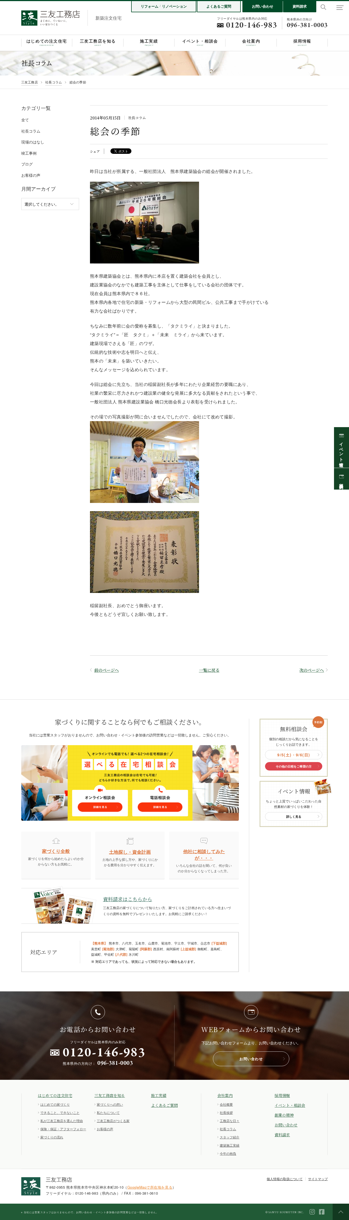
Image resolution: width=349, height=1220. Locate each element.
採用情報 (282, 1095)
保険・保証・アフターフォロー (63, 1128)
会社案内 (225, 1095)
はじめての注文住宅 (55, 1095)
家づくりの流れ (51, 1137)
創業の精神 (284, 1115)
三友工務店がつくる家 (113, 1120)
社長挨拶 (226, 1112)
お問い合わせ (262, 6)
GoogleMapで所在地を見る (149, 1187)
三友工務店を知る (109, 1095)
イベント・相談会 (290, 1105)
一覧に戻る (209, 670)
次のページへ (311, 670)
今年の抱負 (228, 1153)
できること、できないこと (60, 1112)
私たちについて (108, 1112)
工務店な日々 (229, 1120)
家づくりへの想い (110, 1104)
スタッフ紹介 (229, 1137)
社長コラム (53, 82)
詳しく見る (293, 816)
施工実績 (158, 1095)
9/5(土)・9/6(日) (293, 754)
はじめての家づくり (55, 1104)
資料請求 (300, 6)
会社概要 (226, 1104)
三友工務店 (29, 82)
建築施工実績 (229, 1145)
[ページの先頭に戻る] (341, 1212)
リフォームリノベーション (164, 6)
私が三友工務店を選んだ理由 (61, 1120)
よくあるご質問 (218, 6)
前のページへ (106, 670)
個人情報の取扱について (285, 1178)
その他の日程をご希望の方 (294, 766)
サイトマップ (318, 1178)
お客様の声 (105, 1128)
